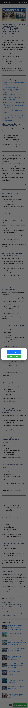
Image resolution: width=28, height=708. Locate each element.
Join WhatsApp (14, 356)
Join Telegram (14, 352)
